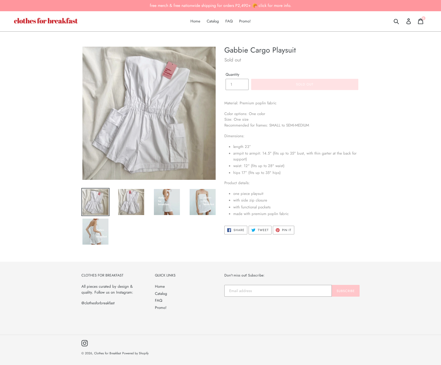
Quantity (232, 74)
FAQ (158, 300)
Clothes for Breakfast (107, 353)
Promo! (161, 307)
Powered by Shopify (135, 353)
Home (160, 286)
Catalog (161, 293)
